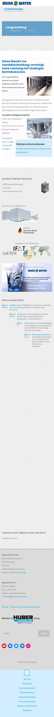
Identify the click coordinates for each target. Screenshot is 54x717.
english (11, 142)
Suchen (44, 633)
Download (27, 710)
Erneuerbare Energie (27, 701)
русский (8, 145)
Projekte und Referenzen (27, 706)
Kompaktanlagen (13, 9)
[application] (27, 277)
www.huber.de (22, 152)
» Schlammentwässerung (12, 191)
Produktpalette (16, 31)
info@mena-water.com (17, 596)
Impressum (15, 607)
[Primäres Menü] (49, 3)
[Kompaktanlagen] (17, 3)
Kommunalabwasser (27, 688)
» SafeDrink (6, 188)
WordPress (37, 657)
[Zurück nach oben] (27, 673)
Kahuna (27, 657)
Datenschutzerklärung (30, 607)
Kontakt (5, 607)
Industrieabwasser (27, 692)
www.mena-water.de (17, 572)
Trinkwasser (27, 683)
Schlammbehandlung (27, 697)
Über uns (27, 679)
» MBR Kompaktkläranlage (12, 184)
